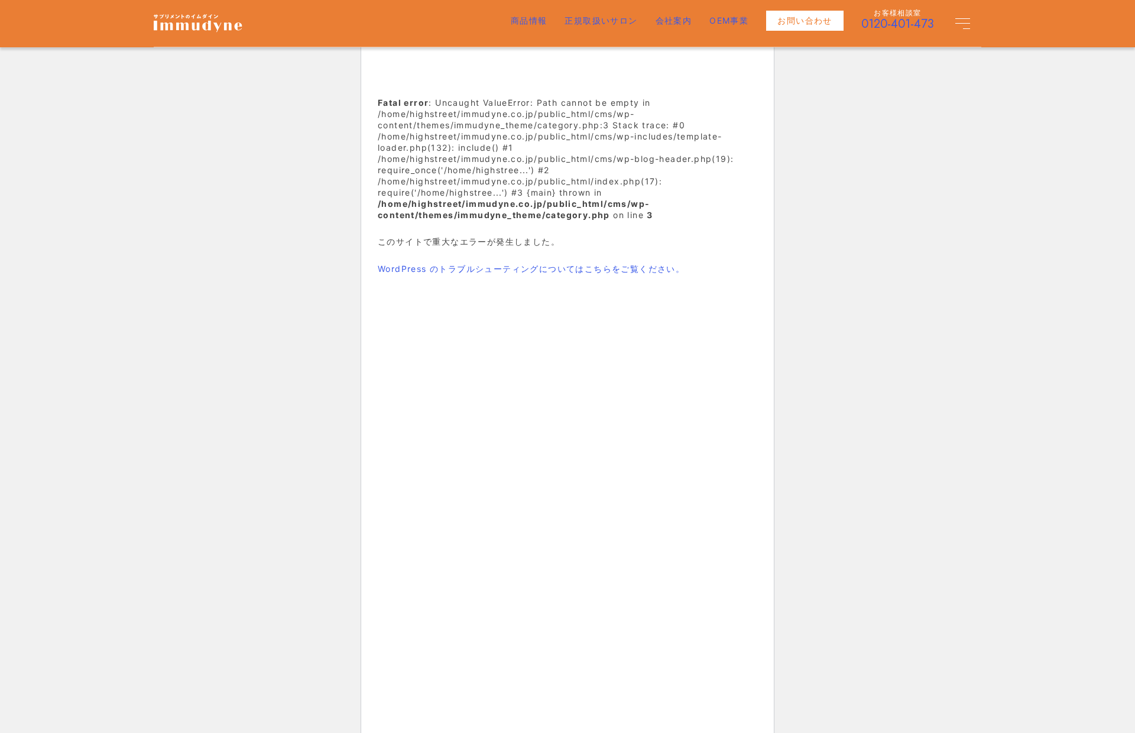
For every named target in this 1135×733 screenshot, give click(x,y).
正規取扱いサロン (601, 20)
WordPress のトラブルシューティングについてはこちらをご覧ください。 (531, 269)
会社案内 (674, 20)
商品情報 (529, 20)
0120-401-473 (897, 24)
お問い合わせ (804, 20)
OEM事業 (728, 20)
